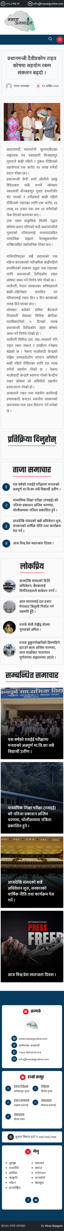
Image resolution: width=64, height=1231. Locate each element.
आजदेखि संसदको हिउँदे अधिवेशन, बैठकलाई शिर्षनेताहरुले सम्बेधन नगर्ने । (38, 586)
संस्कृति (13, 1177)
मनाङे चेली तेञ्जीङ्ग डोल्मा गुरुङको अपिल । (34, 627)
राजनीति (14, 1168)
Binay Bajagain (54, 1225)
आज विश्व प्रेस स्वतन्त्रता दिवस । (33, 543)
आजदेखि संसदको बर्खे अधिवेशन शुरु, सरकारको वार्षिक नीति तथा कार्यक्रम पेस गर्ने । (37, 526)
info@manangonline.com (48, 3)
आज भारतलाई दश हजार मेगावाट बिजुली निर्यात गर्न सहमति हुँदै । (36, 607)
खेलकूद (39, 1182)
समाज (38, 1168)
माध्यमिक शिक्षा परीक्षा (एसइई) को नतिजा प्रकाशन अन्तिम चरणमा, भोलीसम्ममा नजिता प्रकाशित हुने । (35, 505)
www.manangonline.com (33, 1038)
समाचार (39, 1163)
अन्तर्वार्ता (40, 1177)
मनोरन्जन (40, 1173)
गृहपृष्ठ (12, 1163)
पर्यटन (12, 1182)
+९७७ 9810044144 (30, 1052)
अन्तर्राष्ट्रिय (14, 1187)
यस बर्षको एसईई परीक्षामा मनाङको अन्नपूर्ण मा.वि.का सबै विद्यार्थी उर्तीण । (37, 487)
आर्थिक (13, 1173)
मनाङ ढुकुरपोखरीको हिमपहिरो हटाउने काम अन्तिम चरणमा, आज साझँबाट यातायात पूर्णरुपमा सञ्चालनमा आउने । (39, 650)
